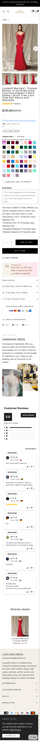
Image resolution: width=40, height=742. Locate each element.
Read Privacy (15, 730)
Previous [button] (4, 48)
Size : (10, 125)
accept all (11, 736)
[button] (37, 3)
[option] (20, 48)
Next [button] (35, 48)
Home (5, 20)
